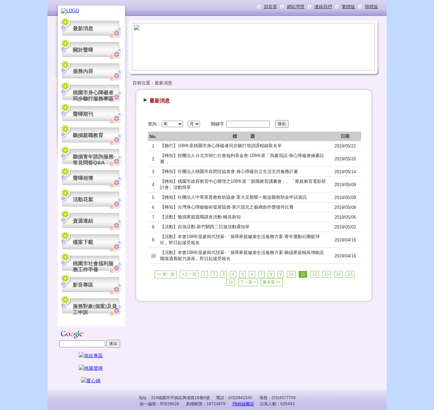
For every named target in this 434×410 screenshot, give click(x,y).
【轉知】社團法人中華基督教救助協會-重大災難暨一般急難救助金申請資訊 (233, 197)
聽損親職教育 (88, 135)
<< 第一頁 (166, 274)
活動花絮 (83, 199)
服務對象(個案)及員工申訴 (95, 309)
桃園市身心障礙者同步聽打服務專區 (93, 95)
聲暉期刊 (83, 114)
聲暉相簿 (83, 178)
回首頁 (270, 6)
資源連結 (83, 220)
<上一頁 (189, 274)
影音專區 (83, 285)
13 (326, 274)
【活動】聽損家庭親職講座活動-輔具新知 (200, 216)
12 (314, 274)
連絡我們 (323, 6)
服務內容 (83, 71)
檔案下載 (83, 242)
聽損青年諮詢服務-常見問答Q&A (94, 159)
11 (303, 274)
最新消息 (83, 28)
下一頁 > (248, 282)
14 (338, 274)
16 (230, 282)
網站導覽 (295, 6)
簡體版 (371, 6)
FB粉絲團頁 (243, 404)
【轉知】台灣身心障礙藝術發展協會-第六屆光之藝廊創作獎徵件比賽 (227, 207)
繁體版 (348, 6)
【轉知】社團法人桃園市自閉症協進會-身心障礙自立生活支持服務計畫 (229, 171)
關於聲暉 (83, 50)
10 (291, 274)
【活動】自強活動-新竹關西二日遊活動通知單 (205, 226)
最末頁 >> (272, 282)
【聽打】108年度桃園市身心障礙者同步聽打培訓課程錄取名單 (221, 145)
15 (350, 274)
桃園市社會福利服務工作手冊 (93, 266)
